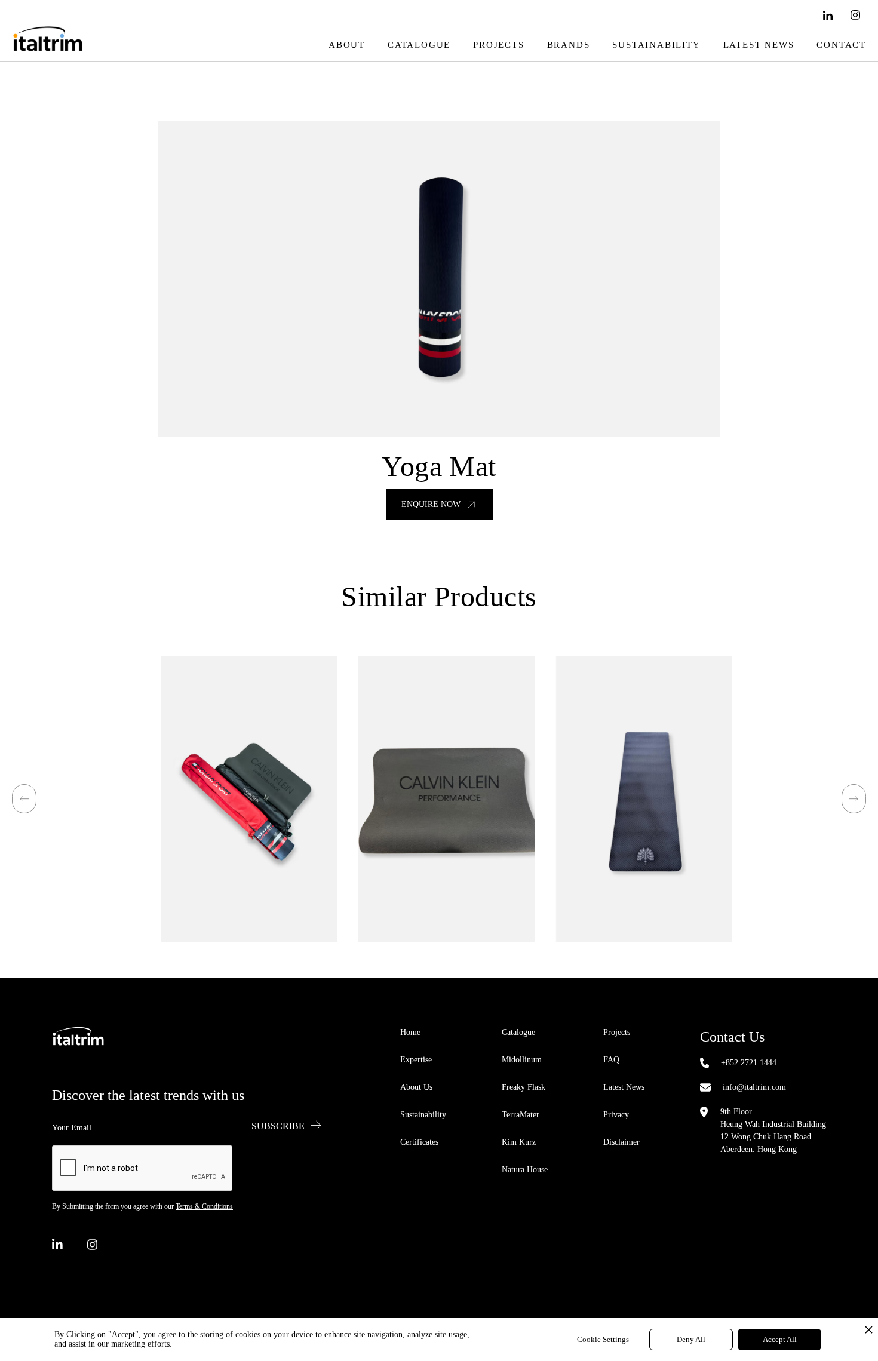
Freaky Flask (523, 1087)
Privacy (616, 1114)
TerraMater (520, 1114)
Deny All (691, 1339)
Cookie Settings (603, 1339)
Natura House (525, 1169)
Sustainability (656, 45)
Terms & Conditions (204, 1206)
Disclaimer (621, 1142)
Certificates (419, 1142)
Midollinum (522, 1059)
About (347, 45)
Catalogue (419, 45)
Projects (498, 45)
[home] (48, 45)
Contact (841, 45)
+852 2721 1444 (748, 1062)
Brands (568, 45)
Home (410, 1032)
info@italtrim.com (754, 1087)
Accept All (780, 1339)
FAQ (611, 1059)
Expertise (416, 1059)
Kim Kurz (519, 1142)
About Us (416, 1087)
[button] (24, 798)
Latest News (758, 45)
